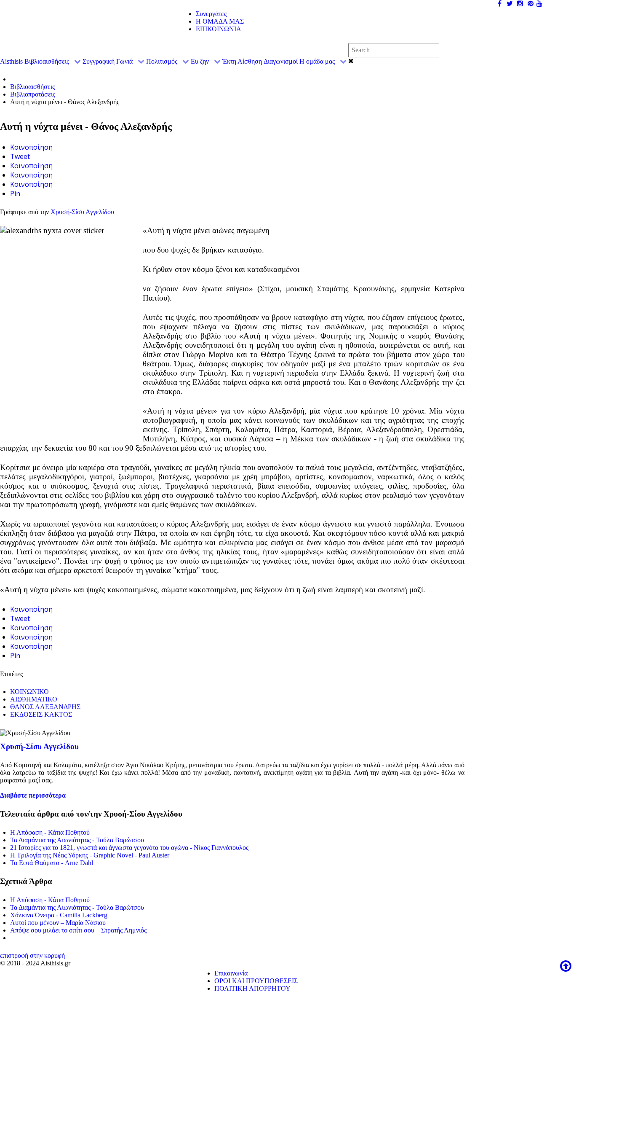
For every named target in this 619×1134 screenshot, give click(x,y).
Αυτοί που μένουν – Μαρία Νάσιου (58, 922)
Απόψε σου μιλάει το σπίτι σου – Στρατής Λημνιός (78, 930)
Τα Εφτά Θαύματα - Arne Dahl (51, 862)
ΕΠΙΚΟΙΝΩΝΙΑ (218, 28)
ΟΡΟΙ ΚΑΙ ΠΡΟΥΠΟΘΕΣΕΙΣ (256, 980)
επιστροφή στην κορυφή (32, 955)
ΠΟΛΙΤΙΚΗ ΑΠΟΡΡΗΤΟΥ (252, 988)
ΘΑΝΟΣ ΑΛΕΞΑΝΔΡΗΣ (45, 706)
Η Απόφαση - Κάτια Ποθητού (50, 832)
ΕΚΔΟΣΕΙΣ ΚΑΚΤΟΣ (41, 714)
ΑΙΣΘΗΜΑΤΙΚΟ (33, 699)
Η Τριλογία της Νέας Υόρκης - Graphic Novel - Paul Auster (89, 855)
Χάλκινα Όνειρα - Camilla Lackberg (58, 915)
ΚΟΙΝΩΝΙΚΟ (29, 691)
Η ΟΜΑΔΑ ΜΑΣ (220, 21)
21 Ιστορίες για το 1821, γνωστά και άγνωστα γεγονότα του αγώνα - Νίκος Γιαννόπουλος (129, 847)
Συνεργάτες (211, 13)
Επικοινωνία (231, 973)
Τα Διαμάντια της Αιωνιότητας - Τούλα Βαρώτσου (77, 840)
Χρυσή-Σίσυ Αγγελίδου (82, 211)
